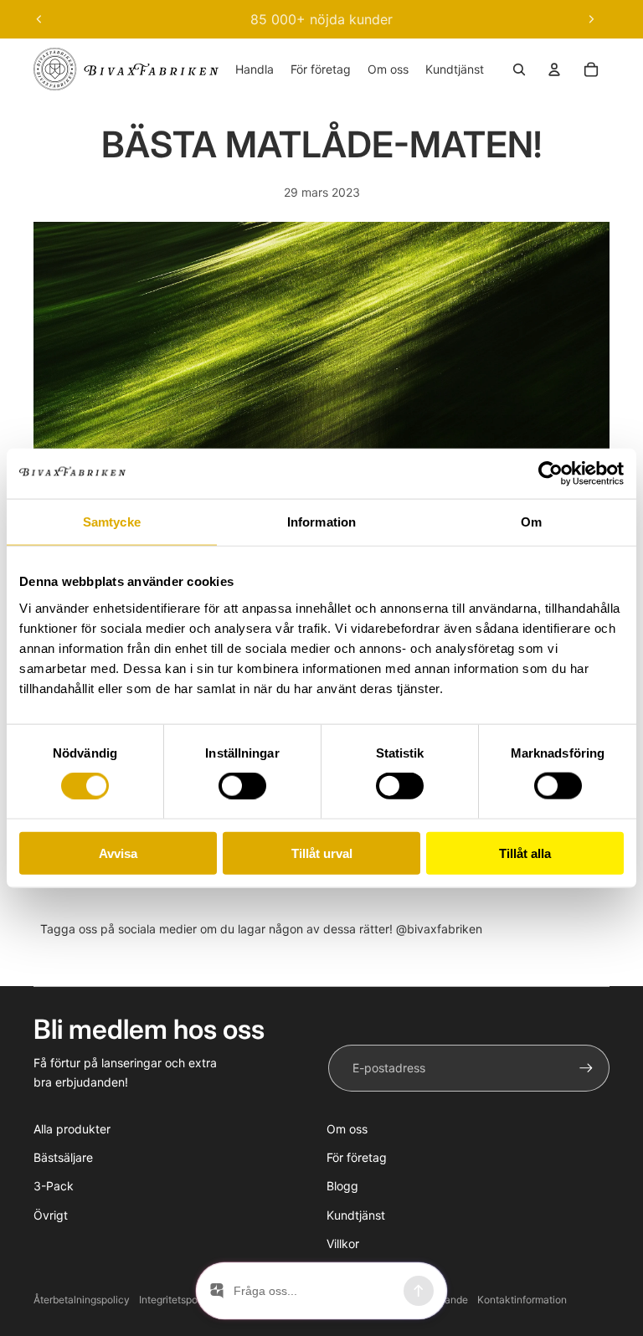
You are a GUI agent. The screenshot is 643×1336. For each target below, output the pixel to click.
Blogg (342, 1186)
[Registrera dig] (586, 1068)
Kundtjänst (356, 1215)
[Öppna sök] (519, 69)
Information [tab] (321, 522)
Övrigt (50, 1215)
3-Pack (53, 1186)
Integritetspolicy (176, 1299)
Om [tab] (531, 522)
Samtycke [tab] (112, 522)
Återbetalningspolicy (81, 1299)
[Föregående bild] (39, 19)
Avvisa (118, 852)
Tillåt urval (321, 852)
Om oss (347, 1129)
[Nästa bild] (591, 19)
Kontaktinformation (522, 1299)
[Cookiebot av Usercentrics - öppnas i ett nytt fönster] (550, 473)
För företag (357, 1157)
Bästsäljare (63, 1157)
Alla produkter (72, 1129)
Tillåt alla (525, 852)
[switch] (242, 786)
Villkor (343, 1243)
